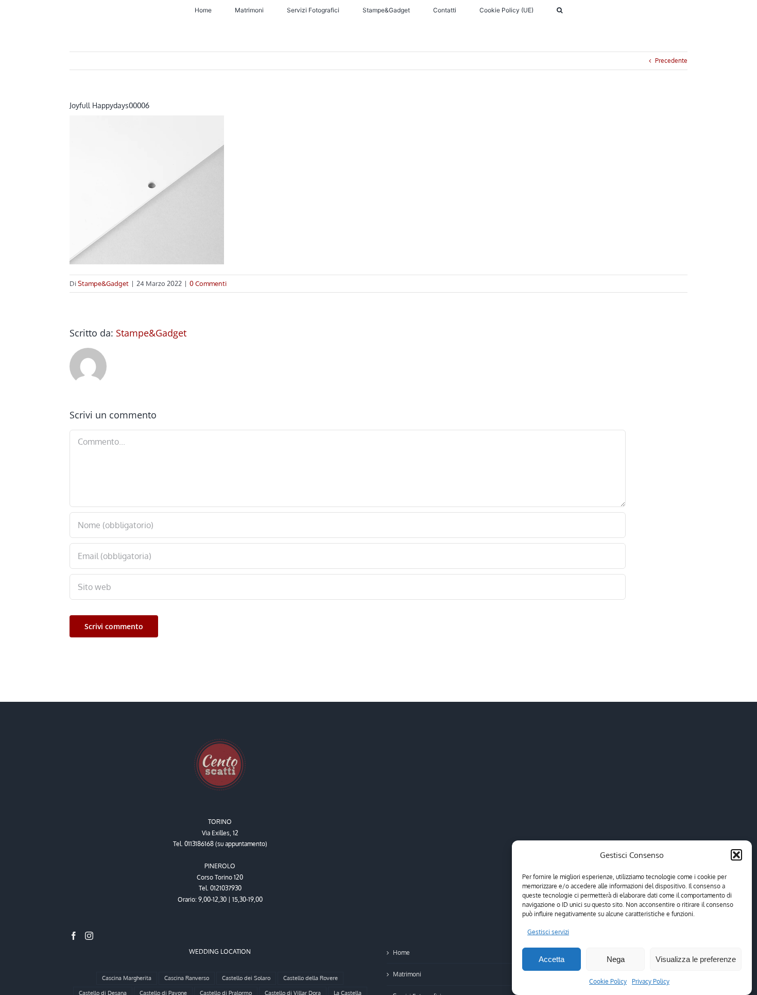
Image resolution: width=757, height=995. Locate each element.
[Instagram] (89, 936)
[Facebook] (74, 936)
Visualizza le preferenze (696, 959)
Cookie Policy (608, 981)
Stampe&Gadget (103, 283)
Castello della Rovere (310, 978)
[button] (736, 855)
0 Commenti (208, 283)
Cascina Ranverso (186, 978)
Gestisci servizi (548, 932)
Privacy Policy (650, 981)
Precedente (671, 60)
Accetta (551, 959)
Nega (616, 959)
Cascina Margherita (126, 978)
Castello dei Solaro (246, 978)
